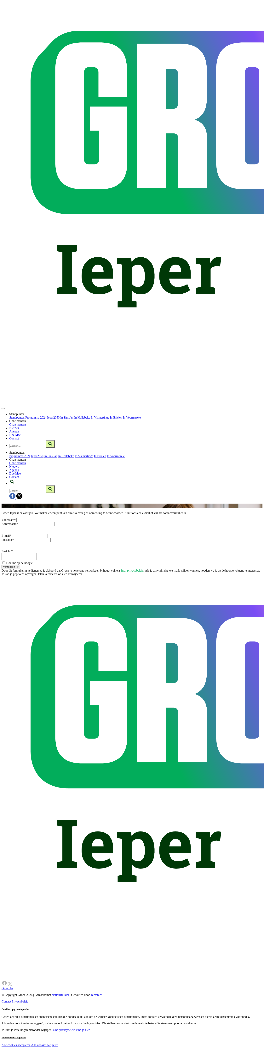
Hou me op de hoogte (19, 563)
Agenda (14, 431)
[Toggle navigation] (3, 408)
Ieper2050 (53, 417)
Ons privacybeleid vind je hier (71, 1030)
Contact (14, 438)
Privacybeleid (20, 1001)
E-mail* (6, 535)
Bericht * (7, 551)
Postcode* (8, 539)
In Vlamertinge (100, 417)
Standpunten (17, 417)
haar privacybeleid (132, 570)
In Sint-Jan (66, 417)
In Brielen (116, 417)
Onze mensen (17, 424)
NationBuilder (60, 995)
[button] (12, 483)
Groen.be (7, 988)
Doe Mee (15, 435)
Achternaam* (10, 523)
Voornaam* (9, 519)
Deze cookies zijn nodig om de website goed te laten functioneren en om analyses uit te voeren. (79, 1045)
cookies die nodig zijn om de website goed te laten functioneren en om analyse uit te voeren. (85, 1049)
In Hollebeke (82, 417)
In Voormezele (132, 417)
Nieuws (14, 428)
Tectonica (96, 995)
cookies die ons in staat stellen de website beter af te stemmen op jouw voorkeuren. (69, 1053)
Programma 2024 (35, 417)
